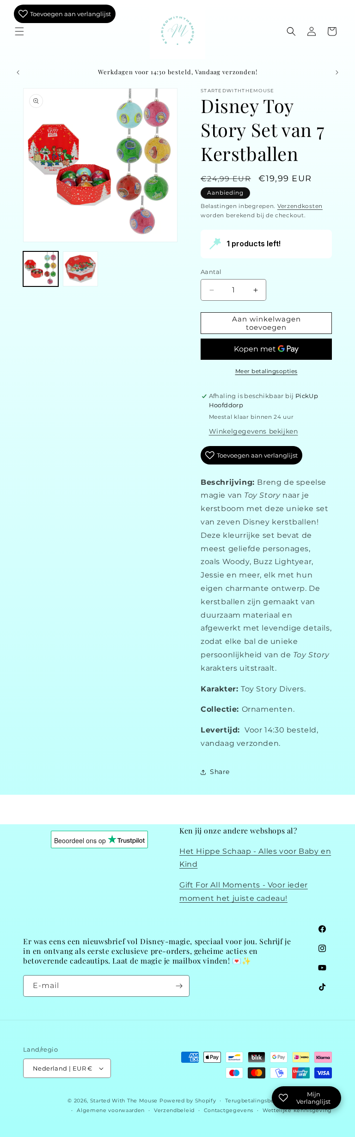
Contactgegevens (229, 1110)
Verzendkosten (300, 205)
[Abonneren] (179, 986)
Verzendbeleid (174, 1110)
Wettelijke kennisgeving (297, 1110)
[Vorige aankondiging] (18, 72)
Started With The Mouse (124, 1100)
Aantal (211, 271)
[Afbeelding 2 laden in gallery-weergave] (80, 268)
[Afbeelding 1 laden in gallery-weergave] (40, 268)
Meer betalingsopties (266, 371)
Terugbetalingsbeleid (255, 1100)
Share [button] (220, 772)
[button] (19, 31)
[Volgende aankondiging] (337, 72)
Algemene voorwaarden (111, 1110)
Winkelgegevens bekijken (253, 431)
